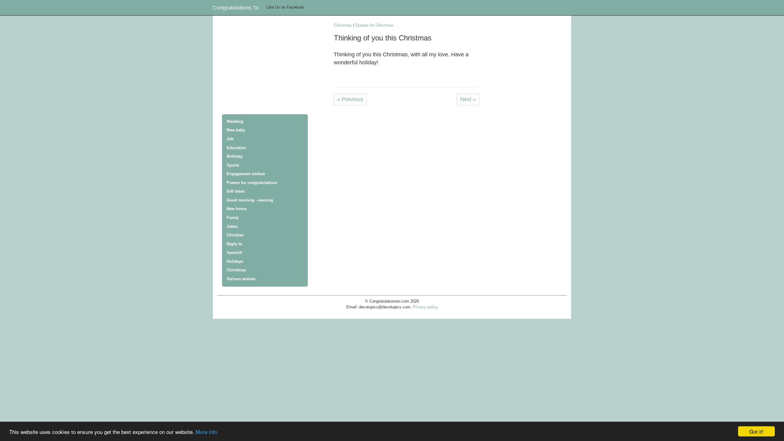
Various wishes (241, 279)
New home (237, 208)
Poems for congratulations (252, 182)
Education (236, 147)
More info (206, 431)
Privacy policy (425, 307)
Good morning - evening (250, 200)
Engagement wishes (246, 174)
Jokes (232, 226)
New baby (236, 130)
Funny (233, 217)
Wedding (235, 121)
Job (230, 139)
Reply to (234, 244)
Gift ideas (236, 191)
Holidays (235, 261)
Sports (233, 165)
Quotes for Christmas (375, 25)
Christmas (236, 270)
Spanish (234, 252)
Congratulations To (236, 8)
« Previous (350, 99)
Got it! (756, 431)
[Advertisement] (275, 65)
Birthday (235, 156)
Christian (235, 235)
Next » (468, 99)
